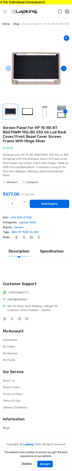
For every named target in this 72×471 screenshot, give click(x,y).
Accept (45, 464)
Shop (16, 24)
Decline (27, 463)
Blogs (6, 428)
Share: (7, 237)
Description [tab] (18, 251)
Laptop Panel (27, 222)
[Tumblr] (38, 237)
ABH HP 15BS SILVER (25, 232)
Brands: (7, 227)
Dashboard (10, 340)
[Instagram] (19, 319)
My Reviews (10, 353)
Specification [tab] (52, 251)
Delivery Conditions (15, 407)
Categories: (10, 222)
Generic (18, 227)
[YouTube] (26, 319)
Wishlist (12, 182)
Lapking (28, 444)
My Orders (9, 346)
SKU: (6, 217)
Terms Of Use (11, 400)
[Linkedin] (31, 237)
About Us (9, 380)
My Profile (9, 360)
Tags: (6, 232)
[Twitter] (24, 237)
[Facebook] (16, 237)
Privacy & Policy (13, 394)
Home (6, 24)
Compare (32, 182)
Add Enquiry (49, 203)
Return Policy (11, 387)
